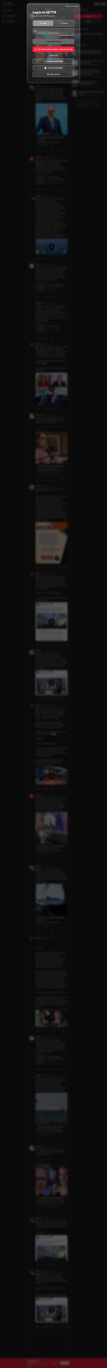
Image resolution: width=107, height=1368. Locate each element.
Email (44, 23)
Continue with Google (55, 61)
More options (55, 74)
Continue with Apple (55, 68)
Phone (65, 23)
